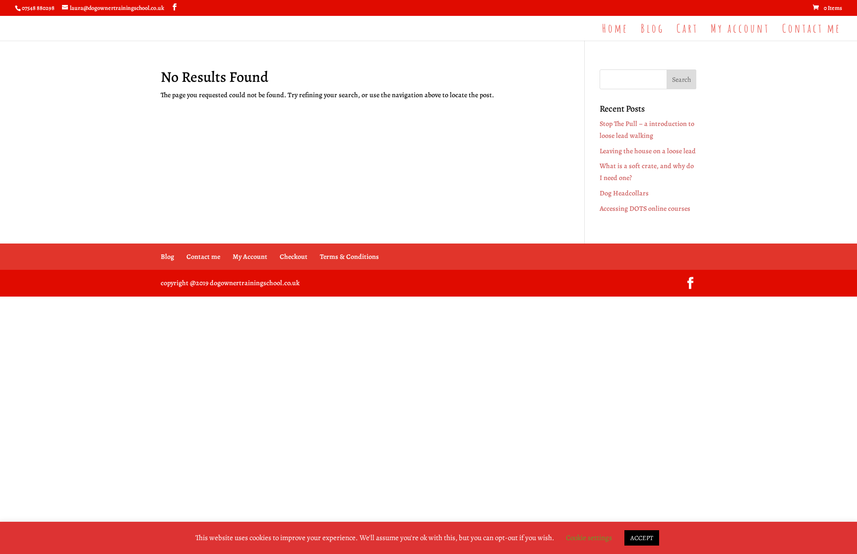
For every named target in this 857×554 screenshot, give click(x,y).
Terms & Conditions (349, 256)
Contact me (811, 30)
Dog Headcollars (624, 193)
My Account (250, 256)
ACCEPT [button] (641, 538)
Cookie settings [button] (589, 538)
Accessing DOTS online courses (645, 208)
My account (740, 30)
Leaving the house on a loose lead (648, 151)
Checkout (293, 256)
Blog (652, 30)
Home (615, 30)
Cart (687, 30)
